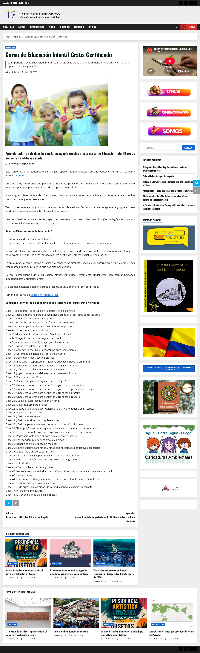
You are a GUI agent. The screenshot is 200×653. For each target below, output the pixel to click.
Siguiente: (104, 517)
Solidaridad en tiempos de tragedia (158, 176)
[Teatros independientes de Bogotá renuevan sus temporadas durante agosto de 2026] (114, 553)
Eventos (21, 27)
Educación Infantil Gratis (44, 294)
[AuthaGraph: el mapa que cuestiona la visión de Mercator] (172, 613)
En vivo (191, 27)
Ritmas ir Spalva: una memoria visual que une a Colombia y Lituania (24, 572)
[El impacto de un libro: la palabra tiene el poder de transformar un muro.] (28, 613)
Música (51, 27)
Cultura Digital (158, 624)
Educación (79, 27)
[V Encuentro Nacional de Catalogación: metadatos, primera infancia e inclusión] (70, 553)
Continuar (21, 175)
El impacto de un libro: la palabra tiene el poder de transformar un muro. (26, 633)
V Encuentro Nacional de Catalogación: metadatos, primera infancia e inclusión (69, 572)
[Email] (16, 503)
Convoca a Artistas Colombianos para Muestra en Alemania (169, 368)
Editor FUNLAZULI (12, 578)
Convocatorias (37, 27)
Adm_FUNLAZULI (12, 72)
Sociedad (12, 624)
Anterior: (26, 515)
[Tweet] (9, 503)
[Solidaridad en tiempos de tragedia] (76, 613)
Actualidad (8, 27)
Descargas (64, 27)
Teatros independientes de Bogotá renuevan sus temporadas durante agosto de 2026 (114, 574)
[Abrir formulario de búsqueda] (177, 27)
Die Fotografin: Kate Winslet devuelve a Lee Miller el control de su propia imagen (166, 198)
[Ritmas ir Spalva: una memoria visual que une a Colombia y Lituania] (26, 553)
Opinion (92, 27)
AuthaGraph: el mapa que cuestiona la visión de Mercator (168, 190)
